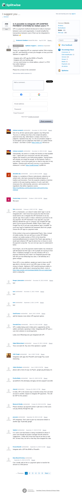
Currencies (65, 52)
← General (5, 17)
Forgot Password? (18, 113)
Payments (64, 64)
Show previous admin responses (22, 73)
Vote (6, 29)
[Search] (76, 40)
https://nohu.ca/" (37, 142)
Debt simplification (67, 54)
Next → (47, 473)
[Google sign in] (39, 94)
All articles (65, 66)
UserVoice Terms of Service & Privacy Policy (48, 490)
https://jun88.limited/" (32, 165)
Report (50, 130)
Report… (50, 40)
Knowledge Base (68, 50)
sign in (73, 13)
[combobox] (66, 40)
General (61, 23)
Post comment (46, 121)
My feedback (61, 28)
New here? (30, 117)
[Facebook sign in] (21, 94)
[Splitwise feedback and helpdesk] (11, 5)
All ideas (60, 25)
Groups (64, 59)
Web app (60, 32)
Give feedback (67, 45)
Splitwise (65, 70)
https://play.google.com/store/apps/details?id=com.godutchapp (32, 270)
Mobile (66, 23)
